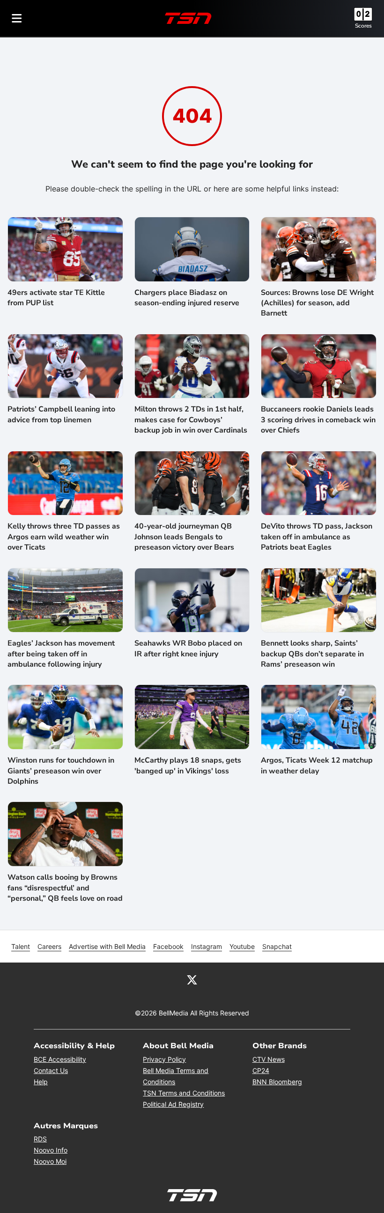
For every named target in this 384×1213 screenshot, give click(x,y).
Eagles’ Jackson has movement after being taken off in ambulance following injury (61, 653)
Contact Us (51, 1070)
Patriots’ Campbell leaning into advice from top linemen (61, 414)
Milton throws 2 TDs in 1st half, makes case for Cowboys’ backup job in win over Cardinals (190, 419)
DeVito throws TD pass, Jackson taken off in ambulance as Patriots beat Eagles (316, 536)
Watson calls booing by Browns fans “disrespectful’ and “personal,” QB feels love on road (65, 888)
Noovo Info (50, 1150)
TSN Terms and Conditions (184, 1093)
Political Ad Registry (173, 1104)
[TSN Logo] (188, 18)
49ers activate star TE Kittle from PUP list (56, 297)
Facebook (168, 946)
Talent (20, 946)
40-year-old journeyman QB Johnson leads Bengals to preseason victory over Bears (184, 536)
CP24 (260, 1070)
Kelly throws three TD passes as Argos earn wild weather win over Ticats (63, 536)
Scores (363, 25)
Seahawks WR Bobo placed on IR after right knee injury (188, 648)
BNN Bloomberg (277, 1082)
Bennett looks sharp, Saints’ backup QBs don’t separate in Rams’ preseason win (312, 653)
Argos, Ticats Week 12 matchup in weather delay (317, 765)
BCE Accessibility (60, 1059)
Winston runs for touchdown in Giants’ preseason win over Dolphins (60, 771)
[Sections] (16, 18)
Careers (49, 946)
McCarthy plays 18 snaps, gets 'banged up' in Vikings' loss (187, 765)
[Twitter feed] (192, 979)
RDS (40, 1139)
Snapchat (277, 946)
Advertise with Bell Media (107, 946)
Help (41, 1082)
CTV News (268, 1059)
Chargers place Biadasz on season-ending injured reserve (186, 297)
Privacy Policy (164, 1059)
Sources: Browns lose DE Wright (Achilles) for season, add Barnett (317, 303)
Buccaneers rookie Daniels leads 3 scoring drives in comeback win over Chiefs (318, 419)
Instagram (206, 946)
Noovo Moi (50, 1161)
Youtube (242, 946)
